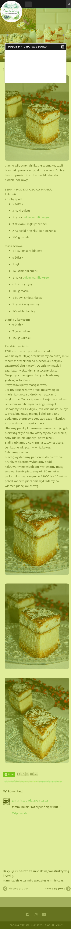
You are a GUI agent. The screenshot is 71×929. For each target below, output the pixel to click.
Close (63, 47)
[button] (28, 4)
